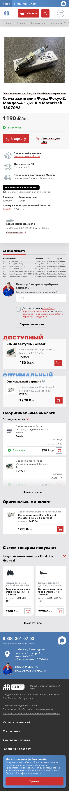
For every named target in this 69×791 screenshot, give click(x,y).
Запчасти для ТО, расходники (46, 23)
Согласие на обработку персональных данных (28, 709)
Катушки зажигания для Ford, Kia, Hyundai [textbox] (28, 558)
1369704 (7, 209)
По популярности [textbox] (14, 419)
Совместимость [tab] (14, 251)
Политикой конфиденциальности (23, 773)
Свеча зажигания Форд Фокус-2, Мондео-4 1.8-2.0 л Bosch (32, 429)
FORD (23, 394)
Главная (7, 23)
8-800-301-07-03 (25, 3)
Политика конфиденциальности (20, 705)
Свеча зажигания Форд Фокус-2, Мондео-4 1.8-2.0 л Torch (32, 463)
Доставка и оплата (16, 740)
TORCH (24, 356)
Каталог (21, 23)
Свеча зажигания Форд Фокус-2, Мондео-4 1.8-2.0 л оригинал (37, 516)
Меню (6, 4)
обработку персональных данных (38, 309)
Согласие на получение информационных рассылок (31, 713)
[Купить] (59, 450)
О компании (11, 731)
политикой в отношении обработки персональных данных (43, 315)
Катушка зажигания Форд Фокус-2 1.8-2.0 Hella (50, 592)
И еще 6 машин (14, 232)
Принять (34, 781)
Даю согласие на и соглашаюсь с (44, 312)
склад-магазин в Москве (27, 156)
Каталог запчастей (16, 722)
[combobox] (14, 419)
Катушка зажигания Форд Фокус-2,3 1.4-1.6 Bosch (18, 592)
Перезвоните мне (32, 324)
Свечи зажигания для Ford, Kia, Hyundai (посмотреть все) (34, 93)
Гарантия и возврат (17, 749)
